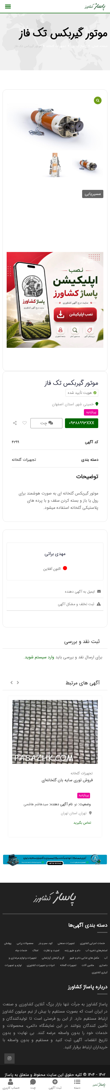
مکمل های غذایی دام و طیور (84, 958)
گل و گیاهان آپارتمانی (53, 958)
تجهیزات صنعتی (66, 943)
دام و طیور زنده (72, 950)
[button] (18, 683)
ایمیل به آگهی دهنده (80, 591)
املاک (35, 950)
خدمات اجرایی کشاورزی (92, 943)
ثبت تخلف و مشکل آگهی (76, 604)
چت (44, 423)
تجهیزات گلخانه (68, 965)
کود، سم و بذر (45, 943)
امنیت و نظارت (51, 950)
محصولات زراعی (25, 943)
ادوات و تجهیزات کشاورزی (41, 965)
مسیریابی (93, 194)
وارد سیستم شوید (39, 657)
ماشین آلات (88, 965)
